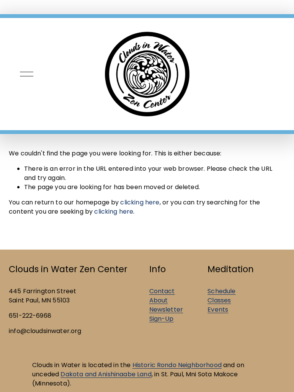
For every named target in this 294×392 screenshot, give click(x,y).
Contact (162, 291)
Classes (219, 300)
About (158, 300)
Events (217, 309)
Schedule (221, 291)
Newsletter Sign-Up (166, 314)
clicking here (139, 202)
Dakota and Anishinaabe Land (105, 374)
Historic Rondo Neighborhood (177, 365)
